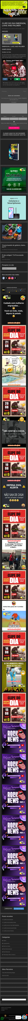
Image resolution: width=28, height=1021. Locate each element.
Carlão (22, 28)
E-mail (14, 116)
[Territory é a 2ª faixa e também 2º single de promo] (14, 401)
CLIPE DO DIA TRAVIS (8, 930)
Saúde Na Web (5, 975)
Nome (5, 116)
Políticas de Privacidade (6, 1007)
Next (24, 91)
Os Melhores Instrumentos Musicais (10, 249)
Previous (4, 91)
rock (20, 84)
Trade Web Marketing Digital (8, 972)
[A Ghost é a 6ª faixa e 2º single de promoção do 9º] (14, 585)
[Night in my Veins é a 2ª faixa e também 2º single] (14, 463)
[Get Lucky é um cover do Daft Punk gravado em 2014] (14, 524)
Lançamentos (6, 943)
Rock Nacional (6, 951)
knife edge (16, 84)
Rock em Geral (6, 946)
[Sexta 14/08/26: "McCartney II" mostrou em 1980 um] (14, 738)
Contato (3, 1010)
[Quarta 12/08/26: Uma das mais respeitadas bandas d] (14, 800)
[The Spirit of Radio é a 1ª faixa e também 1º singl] (14, 340)
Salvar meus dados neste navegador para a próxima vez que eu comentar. (14, 124)
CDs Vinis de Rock (6, 259)
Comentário (14, 102)
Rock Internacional (16, 82)
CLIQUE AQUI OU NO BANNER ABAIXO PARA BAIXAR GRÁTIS (14, 134)
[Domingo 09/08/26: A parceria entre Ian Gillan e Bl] (14, 861)
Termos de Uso (4, 1008)
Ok (24, 6)
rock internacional (8, 85)
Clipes (10, 82)
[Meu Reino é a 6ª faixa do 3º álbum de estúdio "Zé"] (14, 646)
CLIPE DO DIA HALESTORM (9, 928)
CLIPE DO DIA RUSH (8, 919)
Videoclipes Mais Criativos (9, 954)
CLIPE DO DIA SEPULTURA (9, 922)
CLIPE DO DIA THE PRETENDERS (11, 925)
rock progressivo (16, 85)
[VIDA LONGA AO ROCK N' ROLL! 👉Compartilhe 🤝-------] (14, 309)
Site (23, 116)
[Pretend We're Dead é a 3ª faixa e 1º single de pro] (14, 708)
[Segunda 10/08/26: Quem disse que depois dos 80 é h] (14, 830)
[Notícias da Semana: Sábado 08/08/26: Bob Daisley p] (14, 891)
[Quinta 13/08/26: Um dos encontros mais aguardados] (14, 769)
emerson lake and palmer (8, 84)
